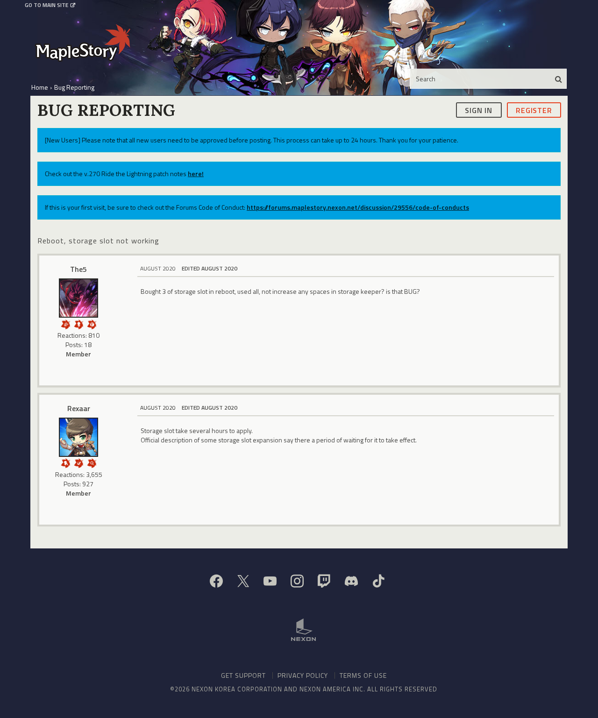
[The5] (78, 298)
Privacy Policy (303, 675)
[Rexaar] (78, 437)
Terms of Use (363, 675)
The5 (78, 269)
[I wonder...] (91, 462)
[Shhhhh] (65, 462)
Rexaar (78, 408)
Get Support (243, 675)
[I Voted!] (78, 462)
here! (196, 173)
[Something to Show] (65, 323)
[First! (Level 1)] (91, 323)
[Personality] (78, 323)
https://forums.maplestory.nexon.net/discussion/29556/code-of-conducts (358, 207)
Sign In (478, 109)
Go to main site (46, 5)
